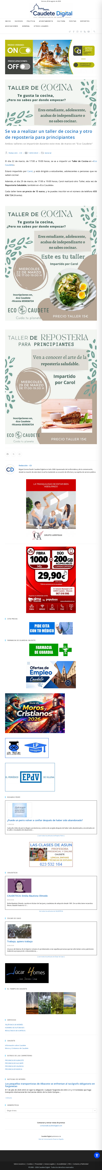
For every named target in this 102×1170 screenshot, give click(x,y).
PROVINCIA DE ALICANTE (14, 1063)
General (48, 153)
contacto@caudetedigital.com (51, 1125)
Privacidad (38, 1164)
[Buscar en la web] (94, 31)
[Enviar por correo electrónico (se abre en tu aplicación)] (88, 31)
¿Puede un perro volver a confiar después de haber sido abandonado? (45, 820)
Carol (30, 171)
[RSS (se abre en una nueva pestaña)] (85, 31)
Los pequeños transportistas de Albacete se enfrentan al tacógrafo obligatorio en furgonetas (50, 1085)
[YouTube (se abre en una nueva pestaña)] (81, 31)
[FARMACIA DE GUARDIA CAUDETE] (51, 650)
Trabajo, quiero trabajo (20, 941)
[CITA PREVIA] (51, 628)
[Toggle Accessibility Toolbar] (97, 1155)
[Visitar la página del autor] (10, 469)
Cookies (30, 1164)
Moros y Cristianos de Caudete (16, 1048)
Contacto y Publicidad (80, 1164)
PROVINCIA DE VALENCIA (14, 1066)
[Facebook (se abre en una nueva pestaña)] (74, 31)
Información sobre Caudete (15, 1045)
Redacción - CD (15, 153)
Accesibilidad (61, 1164)
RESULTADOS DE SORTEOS (15, 1030)
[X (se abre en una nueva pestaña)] (70, 31)
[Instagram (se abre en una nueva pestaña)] (77, 31)
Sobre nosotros (19, 1164)
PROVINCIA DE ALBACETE (14, 1060)
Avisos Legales (49, 1164)
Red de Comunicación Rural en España (51, 1139)
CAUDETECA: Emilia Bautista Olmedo (27, 895)
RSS (69, 1164)
